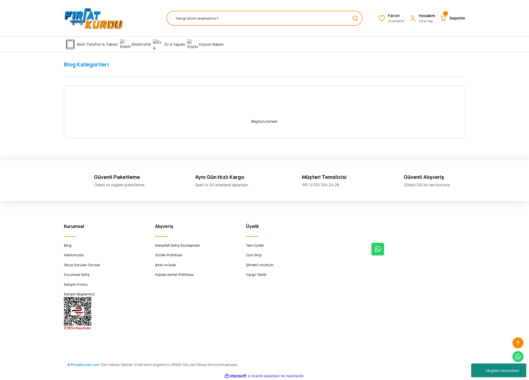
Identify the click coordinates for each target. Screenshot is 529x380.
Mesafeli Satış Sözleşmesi (177, 245)
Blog (67, 245)
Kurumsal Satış (77, 274)
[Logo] (93, 18)
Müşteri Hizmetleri (502, 370)
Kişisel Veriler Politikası (174, 274)
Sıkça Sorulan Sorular (82, 264)
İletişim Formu (76, 284)
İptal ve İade (165, 264)
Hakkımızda (73, 254)
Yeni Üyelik (255, 245)
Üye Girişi (254, 254)
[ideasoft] (236, 376)
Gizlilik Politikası (168, 254)
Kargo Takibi (256, 274)
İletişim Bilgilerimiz (79, 294)
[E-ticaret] (264, 375)
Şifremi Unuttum (260, 264)
